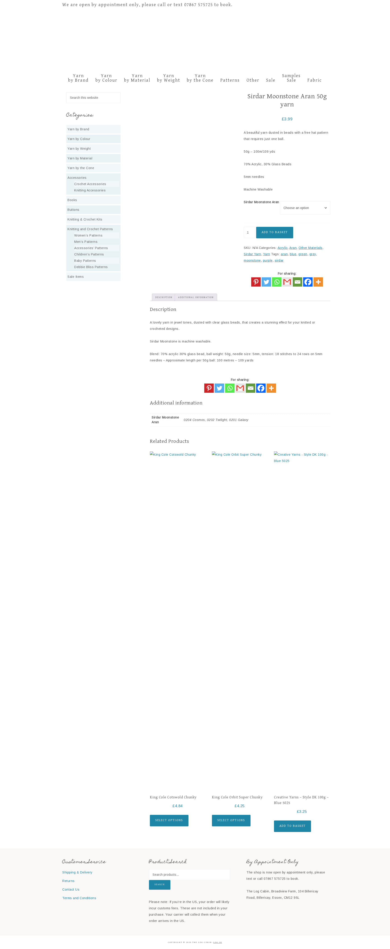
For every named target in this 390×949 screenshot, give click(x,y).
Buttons (73, 209)
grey (312, 254)
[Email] (297, 282)
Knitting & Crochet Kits (84, 219)
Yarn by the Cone (80, 168)
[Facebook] (308, 282)
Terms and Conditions (79, 898)
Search (160, 884)
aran (284, 254)
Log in (217, 942)
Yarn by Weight (79, 148)
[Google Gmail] (287, 282)
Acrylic (283, 248)
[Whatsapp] (276, 282)
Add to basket (275, 232)
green (302, 254)
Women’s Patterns (88, 235)
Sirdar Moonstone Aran (261, 202)
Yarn (266, 254)
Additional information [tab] (196, 297)
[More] (318, 282)
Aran (293, 248)
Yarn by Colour (78, 139)
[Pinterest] (256, 282)
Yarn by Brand (78, 129)
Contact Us (70, 889)
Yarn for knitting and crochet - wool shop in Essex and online (195, 40)
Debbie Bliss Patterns (91, 267)
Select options (169, 820)
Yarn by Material (79, 158)
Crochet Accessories (90, 184)
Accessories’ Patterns (91, 248)
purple (268, 260)
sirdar (279, 260)
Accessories (77, 177)
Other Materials (311, 248)
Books (72, 200)
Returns (68, 881)
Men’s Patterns (86, 242)
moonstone (252, 260)
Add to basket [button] (292, 826)
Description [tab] (163, 297)
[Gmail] (240, 388)
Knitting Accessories (90, 190)
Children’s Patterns (89, 254)
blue (293, 254)
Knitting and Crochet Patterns (90, 229)
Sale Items (75, 276)
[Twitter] (266, 282)
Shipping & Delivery (77, 872)
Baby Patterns (85, 260)
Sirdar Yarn (252, 254)
